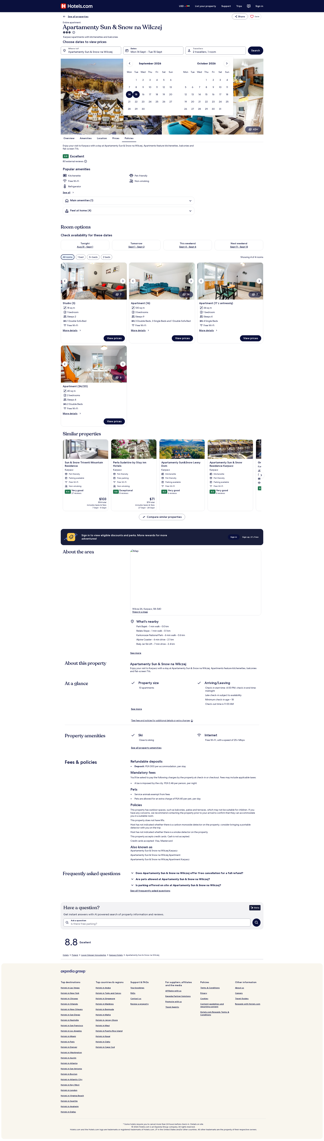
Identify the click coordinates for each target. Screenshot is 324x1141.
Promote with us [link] (173, 1001)
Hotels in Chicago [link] (69, 998)
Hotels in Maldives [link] (105, 1004)
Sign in (259, 6)
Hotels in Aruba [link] (103, 987)
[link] (254, 16)
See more (135, 653)
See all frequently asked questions (150, 890)
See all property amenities (146, 747)
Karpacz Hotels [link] (116, 955)
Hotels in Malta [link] (103, 1014)
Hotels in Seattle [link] (69, 1101)
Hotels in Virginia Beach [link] (72, 1095)
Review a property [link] (139, 1004)
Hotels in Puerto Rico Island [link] (109, 1031)
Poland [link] (75, 955)
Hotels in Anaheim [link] (70, 1106)
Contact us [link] (135, 998)
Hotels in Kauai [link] (103, 1036)
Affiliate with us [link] (173, 990)
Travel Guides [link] (242, 998)
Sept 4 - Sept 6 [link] (187, 246)
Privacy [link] (203, 993)
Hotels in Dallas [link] (68, 1111)
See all (66, 192)
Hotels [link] (66, 955)
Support (226, 6)
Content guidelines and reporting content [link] (212, 1005)
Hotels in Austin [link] (68, 1058)
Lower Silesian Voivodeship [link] (93, 955)
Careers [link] (239, 993)
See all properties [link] (78, 16)
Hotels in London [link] (69, 1090)
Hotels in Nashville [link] (70, 1020)
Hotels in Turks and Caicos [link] (108, 993)
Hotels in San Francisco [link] (72, 1025)
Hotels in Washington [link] (71, 1052)
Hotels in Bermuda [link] (105, 1009)
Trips (239, 6)
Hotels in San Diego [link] (70, 1014)
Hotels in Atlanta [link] (69, 1063)
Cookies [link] (204, 998)
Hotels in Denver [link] (69, 1047)
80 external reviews (73, 161)
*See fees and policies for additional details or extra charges (160, 720)
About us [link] (239, 987)
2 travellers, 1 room (204, 52)
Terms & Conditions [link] (210, 987)
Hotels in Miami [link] (68, 1036)
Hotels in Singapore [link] (105, 998)
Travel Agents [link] (172, 1007)
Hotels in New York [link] (70, 993)
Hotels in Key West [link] (70, 1085)
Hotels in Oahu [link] (103, 1041)
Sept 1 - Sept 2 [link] (136, 246)
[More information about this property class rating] (73, 32)
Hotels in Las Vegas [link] (70, 987)
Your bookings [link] (137, 987)
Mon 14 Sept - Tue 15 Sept (146, 52)
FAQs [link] (132, 993)
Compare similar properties (164, 516)
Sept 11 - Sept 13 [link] (239, 246)
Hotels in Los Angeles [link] (71, 1031)
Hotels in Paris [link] (68, 1041)
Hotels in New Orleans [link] (72, 1009)
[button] (136, 80)
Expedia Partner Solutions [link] (178, 996)
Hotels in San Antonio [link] (71, 1068)
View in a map (140, 611)
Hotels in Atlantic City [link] (71, 1079)
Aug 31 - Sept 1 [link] (85, 246)
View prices (114, 338)
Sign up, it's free (250, 537)
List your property (205, 6)
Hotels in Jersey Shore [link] (107, 1020)
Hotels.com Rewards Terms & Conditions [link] (214, 1013)
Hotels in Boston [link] (69, 1074)
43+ (255, 129)
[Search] (256, 922)
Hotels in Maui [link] (103, 1025)
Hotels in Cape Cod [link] (105, 1047)
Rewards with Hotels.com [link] (247, 1004)
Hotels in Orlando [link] (69, 1004)
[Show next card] (261, 475)
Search (255, 50)
